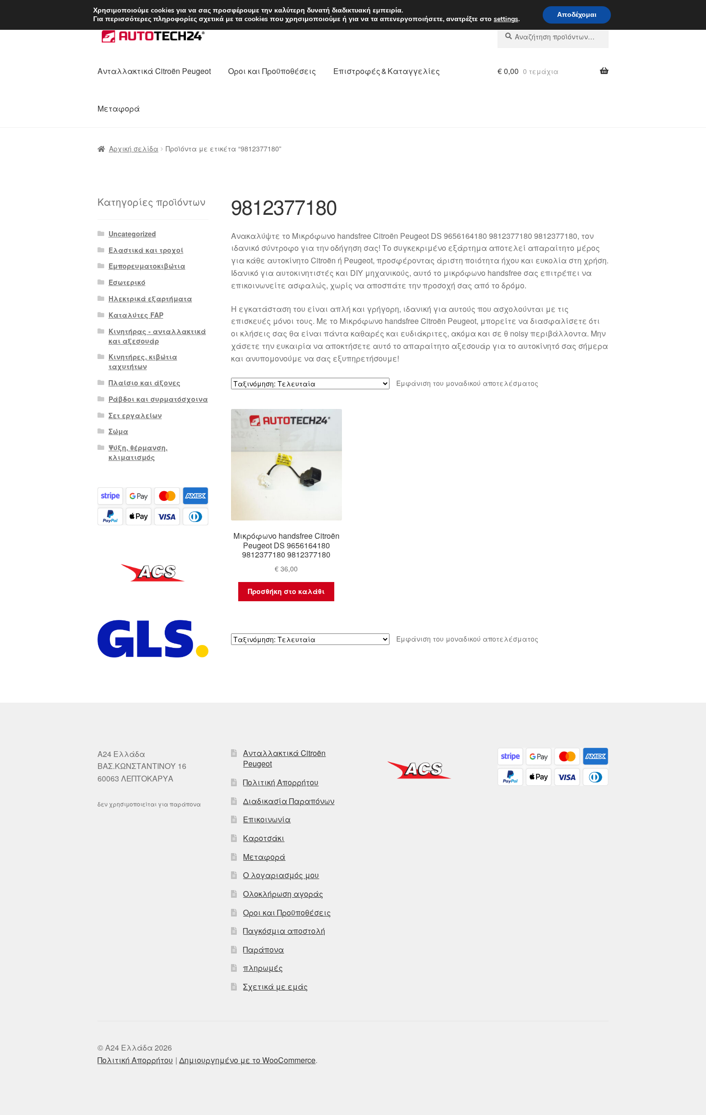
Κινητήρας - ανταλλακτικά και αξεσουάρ (157, 336)
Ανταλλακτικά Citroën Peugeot (154, 70)
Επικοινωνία (267, 819)
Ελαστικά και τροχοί (146, 250)
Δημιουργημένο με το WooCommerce (247, 1059)
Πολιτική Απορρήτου (280, 782)
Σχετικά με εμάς (275, 986)
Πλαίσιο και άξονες (145, 382)
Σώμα (118, 431)
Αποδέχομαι (576, 14)
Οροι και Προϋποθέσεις (272, 70)
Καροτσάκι (263, 837)
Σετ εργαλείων (135, 415)
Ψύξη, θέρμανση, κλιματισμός (138, 452)
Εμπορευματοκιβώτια (147, 266)
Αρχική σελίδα (133, 148)
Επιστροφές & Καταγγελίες (386, 70)
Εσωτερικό (127, 282)
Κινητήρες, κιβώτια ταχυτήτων (143, 361)
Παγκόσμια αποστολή (284, 930)
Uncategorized (132, 233)
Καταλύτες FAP (136, 315)
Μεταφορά (118, 108)
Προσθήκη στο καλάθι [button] (286, 591)
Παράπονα (263, 949)
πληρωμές (263, 967)
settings (506, 19)
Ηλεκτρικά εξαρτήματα (150, 298)
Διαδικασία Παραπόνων (288, 800)
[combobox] (553, 36)
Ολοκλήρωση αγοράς (283, 893)
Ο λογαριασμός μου (281, 874)
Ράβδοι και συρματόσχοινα (158, 399)
